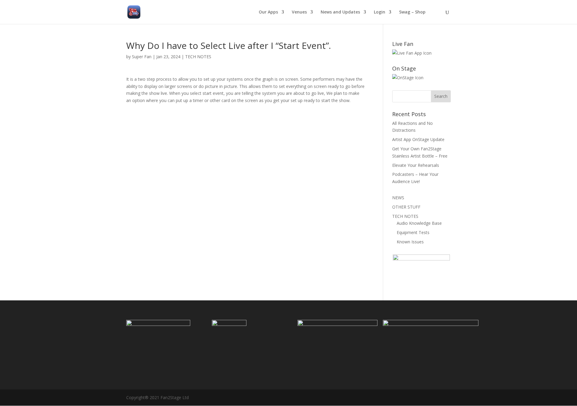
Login (379, 12)
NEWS (398, 197)
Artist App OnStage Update (418, 139)
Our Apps (268, 12)
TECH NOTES (198, 56)
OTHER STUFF (406, 207)
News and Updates (340, 12)
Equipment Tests (413, 232)
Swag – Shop (412, 12)
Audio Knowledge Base (419, 223)
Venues (299, 12)
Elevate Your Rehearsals (415, 165)
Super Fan (141, 56)
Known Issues (410, 242)
